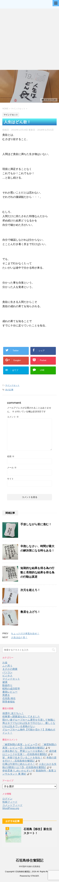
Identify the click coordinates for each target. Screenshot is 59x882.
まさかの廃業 (9, 669)
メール (12, 467)
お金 (4, 662)
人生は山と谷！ (19, 637)
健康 (4, 682)
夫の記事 (9, 390)
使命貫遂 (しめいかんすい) (17, 770)
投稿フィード (9, 802)
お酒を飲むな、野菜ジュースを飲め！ (23, 751)
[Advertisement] (29, 39)
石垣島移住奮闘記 (29, 860)
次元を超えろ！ (30, 589)
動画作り (7, 685)
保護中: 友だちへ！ (13, 713)
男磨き (6, 695)
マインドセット (12, 385)
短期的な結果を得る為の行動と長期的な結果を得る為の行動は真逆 (37, 572)
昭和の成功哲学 (11, 688)
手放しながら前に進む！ (36, 524)
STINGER (35, 876)
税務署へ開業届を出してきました (21, 716)
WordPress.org (10, 808)
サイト (10, 478)
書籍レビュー (9, 692)
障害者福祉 (8, 701)
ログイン (7, 798)
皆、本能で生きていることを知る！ (22, 757)
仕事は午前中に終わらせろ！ (18, 764)
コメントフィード (12, 805)
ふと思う (7, 665)
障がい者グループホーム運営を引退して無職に (28, 719)
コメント (13, 417)
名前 (10, 456)
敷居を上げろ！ (30, 611)
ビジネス (7, 675)
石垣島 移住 (9, 698)
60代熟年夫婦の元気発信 (29, 866)
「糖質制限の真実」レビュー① (20, 744)
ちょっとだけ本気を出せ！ (25, 633)
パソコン (7, 672)
